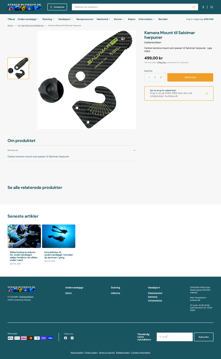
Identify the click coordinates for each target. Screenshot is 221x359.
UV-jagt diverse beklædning (31, 25)
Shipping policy (123, 352)
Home (10, 25)
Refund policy (77, 352)
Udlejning (115, 293)
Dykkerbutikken (26, 296)
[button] (203, 7)
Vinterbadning (155, 300)
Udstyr (68, 293)
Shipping (161, 62)
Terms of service (107, 352)
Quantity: (148, 71)
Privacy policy (91, 352)
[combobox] (135, 7)
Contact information (140, 352)
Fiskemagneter (155, 293)
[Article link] (24, 246)
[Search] (194, 7)
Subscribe (204, 337)
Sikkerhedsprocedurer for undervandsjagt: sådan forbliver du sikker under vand (24, 256)
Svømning (152, 296)
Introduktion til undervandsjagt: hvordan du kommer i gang (58, 255)
